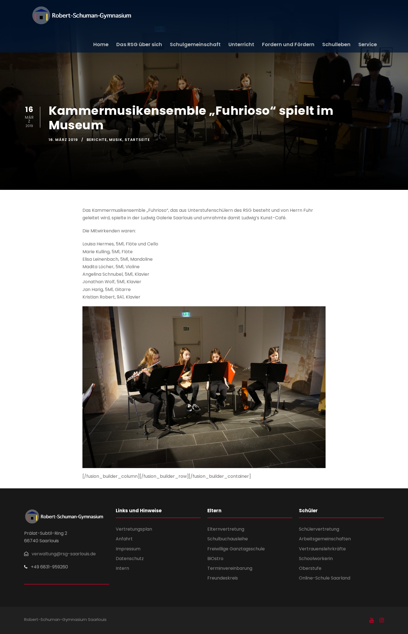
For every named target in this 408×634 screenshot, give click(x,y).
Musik (115, 139)
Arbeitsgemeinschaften (325, 539)
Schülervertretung (319, 529)
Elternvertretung (225, 529)
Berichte (97, 139)
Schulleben (336, 44)
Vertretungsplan (134, 529)
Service (367, 44)
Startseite (137, 139)
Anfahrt (124, 539)
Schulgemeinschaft (195, 44)
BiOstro (215, 558)
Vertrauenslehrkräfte (322, 549)
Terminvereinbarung (229, 568)
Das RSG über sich (139, 44)
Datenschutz (130, 558)
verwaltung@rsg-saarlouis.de (64, 554)
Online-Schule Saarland (324, 578)
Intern (122, 568)
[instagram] (381, 620)
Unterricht (241, 44)
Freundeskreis (222, 578)
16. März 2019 (63, 139)
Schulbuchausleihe (227, 539)
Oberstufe (310, 568)
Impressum (128, 549)
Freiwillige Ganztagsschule (236, 549)
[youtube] (371, 620)
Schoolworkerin (316, 558)
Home (101, 44)
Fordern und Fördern (288, 44)
